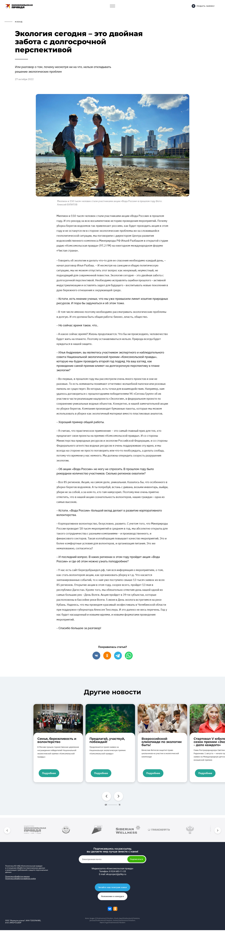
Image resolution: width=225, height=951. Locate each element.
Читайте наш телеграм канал (112, 887)
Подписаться (136, 859)
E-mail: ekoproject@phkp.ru (112, 874)
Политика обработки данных (17, 876)
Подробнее (49, 773)
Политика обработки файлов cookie (20, 878)
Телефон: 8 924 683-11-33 (112, 871)
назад (19, 22)
